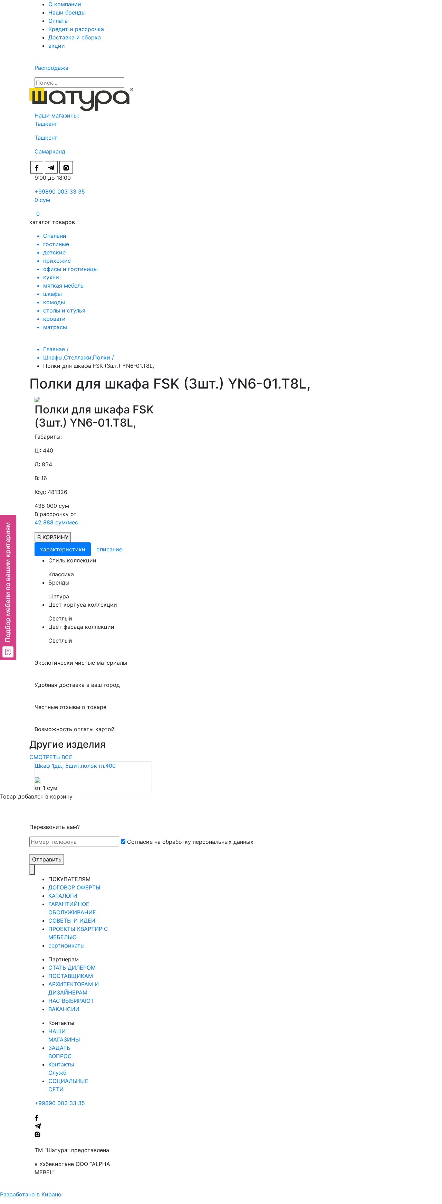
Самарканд (50, 151)
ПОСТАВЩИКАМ (70, 975)
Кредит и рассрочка (76, 29)
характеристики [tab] (62, 549)
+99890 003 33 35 (60, 191)
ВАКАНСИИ (63, 1009)
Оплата (58, 20)
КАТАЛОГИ (62, 895)
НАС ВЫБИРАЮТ (71, 1000)
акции (56, 45)
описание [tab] (109, 549)
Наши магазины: (57, 115)
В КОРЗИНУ (52, 537)
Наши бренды (67, 12)
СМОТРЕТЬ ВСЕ (51, 757)
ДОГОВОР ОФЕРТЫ (74, 887)
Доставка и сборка (74, 37)
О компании (64, 4)
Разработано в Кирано (30, 1194)
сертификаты (66, 945)
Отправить (46, 859)
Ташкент (47, 123)
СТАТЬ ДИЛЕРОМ (72, 967)
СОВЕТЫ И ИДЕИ (71, 920)
